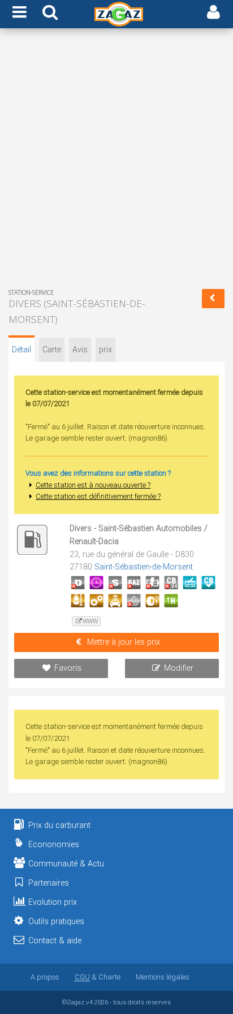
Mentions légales (162, 977)
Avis (80, 350)
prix (105, 350)
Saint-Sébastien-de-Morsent (143, 567)
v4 (89, 1002)
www (90, 621)
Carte (51, 350)
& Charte (97, 977)
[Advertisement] (116, 160)
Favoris (67, 668)
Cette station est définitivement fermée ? (98, 496)
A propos (45, 977)
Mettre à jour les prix (123, 642)
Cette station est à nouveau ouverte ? (93, 485)
